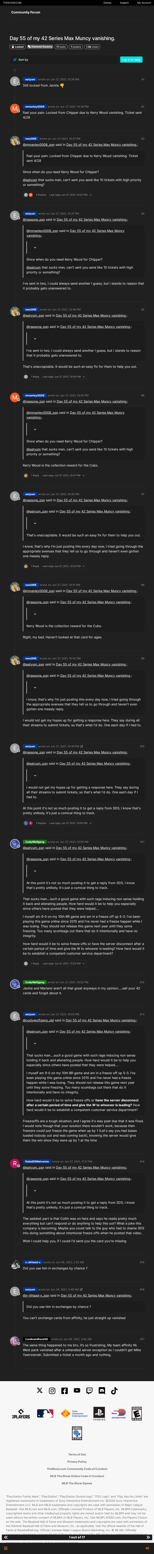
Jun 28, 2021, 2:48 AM (65, 1289)
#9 (142, 658)
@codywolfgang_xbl (38, 1020)
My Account (144, 2)
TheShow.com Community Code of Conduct (77, 1468)
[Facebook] (64, 1391)
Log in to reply (131, 59)
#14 (142, 1161)
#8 (142, 584)
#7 (142, 494)
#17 (142, 1339)
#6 (142, 395)
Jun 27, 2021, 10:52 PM (74, 982)
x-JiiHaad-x (32, 1262)
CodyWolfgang (34, 841)
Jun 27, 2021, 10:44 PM (65, 746)
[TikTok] (114, 1391)
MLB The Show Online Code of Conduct (77, 1476)
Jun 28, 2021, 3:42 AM (77, 1339)
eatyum (30, 79)
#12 (142, 982)
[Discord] (102, 1391)
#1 (143, 79)
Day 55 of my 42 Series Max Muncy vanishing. (101, 145)
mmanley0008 (35, 106)
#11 (142, 841)
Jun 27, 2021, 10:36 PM (74, 106)
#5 (142, 309)
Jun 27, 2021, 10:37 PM (66, 138)
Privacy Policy (77, 1461)
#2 (142, 106)
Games (107, 2)
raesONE (30, 138)
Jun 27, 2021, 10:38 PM (66, 309)
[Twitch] (89, 1391)
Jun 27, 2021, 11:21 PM (78, 1161)
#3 (142, 138)
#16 (142, 1289)
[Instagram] (52, 1391)
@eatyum (30, 180)
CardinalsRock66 (36, 1339)
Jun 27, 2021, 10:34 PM (65, 79)
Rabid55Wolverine (37, 1161)
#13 (142, 1014)
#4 (142, 213)
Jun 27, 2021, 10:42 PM (66, 658)
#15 (142, 1262)
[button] (6, 1548)
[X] (39, 1391)
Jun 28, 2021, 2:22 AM (70, 1262)
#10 (142, 746)
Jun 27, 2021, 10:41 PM (66, 584)
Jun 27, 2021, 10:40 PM (74, 395)
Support (124, 2)
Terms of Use (77, 1454)
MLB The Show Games (77, 1483)
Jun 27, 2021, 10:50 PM (74, 841)
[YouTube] (77, 1391)
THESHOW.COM (12, 2)
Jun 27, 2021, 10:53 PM (65, 1014)
